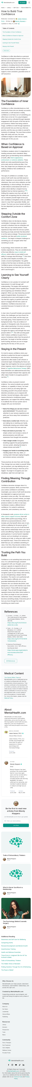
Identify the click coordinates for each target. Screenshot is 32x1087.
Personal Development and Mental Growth (14, 946)
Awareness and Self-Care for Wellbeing (13, 939)
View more (6, 50)
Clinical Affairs (6, 1014)
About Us (4, 1006)
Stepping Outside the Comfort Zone (12, 39)
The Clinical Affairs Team (11, 677)
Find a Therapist (6, 1042)
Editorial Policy (8, 698)
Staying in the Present (8, 46)
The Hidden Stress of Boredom (10, 964)
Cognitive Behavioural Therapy (16, 368)
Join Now (16, 825)
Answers (4, 1027)
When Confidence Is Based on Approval (13, 35)
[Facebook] (8, 1065)
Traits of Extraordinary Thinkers (11, 960)
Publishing (5, 1016)
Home (3, 7)
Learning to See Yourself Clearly (11, 42)
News (4, 1034)
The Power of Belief (7, 970)
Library (9, 7)
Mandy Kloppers (20, 21)
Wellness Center (6, 1050)
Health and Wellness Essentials (11, 952)
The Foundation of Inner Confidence (12, 32)
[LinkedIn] (23, 1065)
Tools (3, 1032)
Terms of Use (18, 1076)
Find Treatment (6, 1045)
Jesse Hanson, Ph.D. (15, 733)
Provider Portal (6, 1052)
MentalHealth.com (13, 1071)
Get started (22, 2)
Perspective (5, 1029)
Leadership (5, 1011)
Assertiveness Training (8, 949)
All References (10, 661)
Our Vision (5, 1009)
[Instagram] (12, 1065)
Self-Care (16, 7)
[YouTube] (16, 1065)
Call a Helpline (6, 1047)
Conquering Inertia (7, 942)
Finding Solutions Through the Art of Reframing (16, 967)
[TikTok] (20, 1065)
